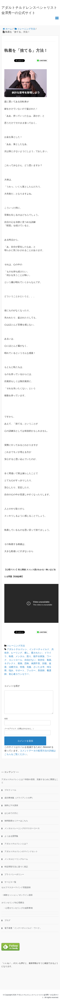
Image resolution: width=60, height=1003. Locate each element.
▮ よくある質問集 (9, 836)
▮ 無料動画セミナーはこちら (14, 821)
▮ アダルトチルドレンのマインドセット (19, 851)
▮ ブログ (5, 920)
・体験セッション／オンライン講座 (17, 895)
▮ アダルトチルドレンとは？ (14, 844)
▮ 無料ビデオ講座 (9, 805)
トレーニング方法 (16, 646)
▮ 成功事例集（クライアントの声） (17, 798)
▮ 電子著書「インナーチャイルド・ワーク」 (21, 928)
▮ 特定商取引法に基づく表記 (14, 867)
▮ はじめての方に (9, 813)
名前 (6, 719)
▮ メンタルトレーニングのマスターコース (20, 828)
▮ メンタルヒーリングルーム (14, 859)
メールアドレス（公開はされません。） (19, 729)
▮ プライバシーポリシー (12, 874)
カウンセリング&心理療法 (12, 902)
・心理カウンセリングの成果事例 (17, 908)
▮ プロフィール (8, 790)
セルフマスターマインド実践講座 (16, 887)
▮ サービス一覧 (8, 882)
